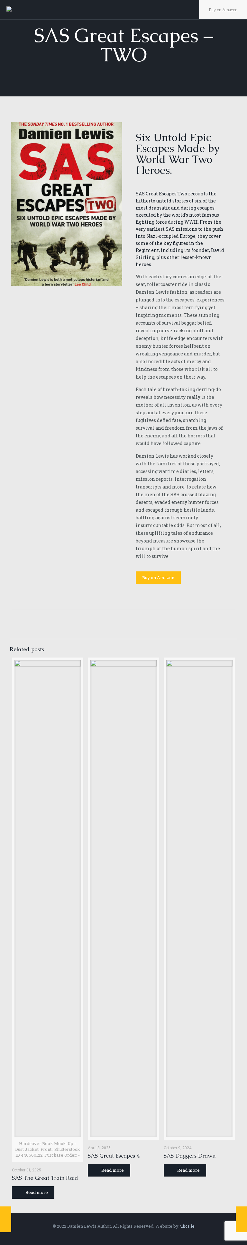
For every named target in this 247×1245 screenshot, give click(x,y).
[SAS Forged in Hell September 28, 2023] (241, 1219)
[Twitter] (123, 1235)
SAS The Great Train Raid (45, 1177)
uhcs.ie (187, 1226)
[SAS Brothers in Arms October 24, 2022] (5, 1219)
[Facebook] (114, 1235)
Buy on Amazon (223, 10)
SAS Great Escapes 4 (114, 1155)
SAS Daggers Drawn (189, 1155)
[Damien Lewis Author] (15, 9)
